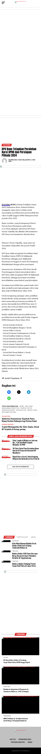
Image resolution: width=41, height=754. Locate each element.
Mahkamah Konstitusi (11, 408)
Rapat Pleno (32, 410)
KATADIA (6, 204)
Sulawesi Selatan (9, 412)
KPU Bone (29, 406)
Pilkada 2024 (21, 410)
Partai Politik (27, 408)
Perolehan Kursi (9, 410)
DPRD (22, 406)
